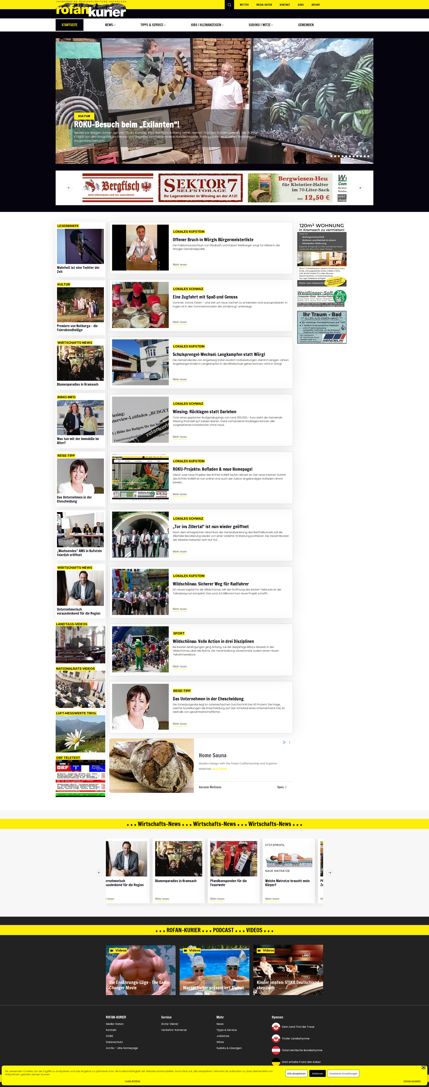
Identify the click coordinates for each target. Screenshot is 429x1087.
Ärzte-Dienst (169, 1024)
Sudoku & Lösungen (229, 1048)
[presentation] (62, 104)
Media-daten (264, 5)
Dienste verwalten (412, 1081)
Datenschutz (114, 1042)
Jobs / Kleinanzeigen (206, 24)
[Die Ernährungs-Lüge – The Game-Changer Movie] (141, 970)
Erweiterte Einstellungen (343, 1073)
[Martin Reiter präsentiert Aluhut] (214, 970)
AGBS (301, 5)
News (109, 24)
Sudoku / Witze (259, 24)
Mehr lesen (180, 264)
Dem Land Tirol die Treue (298, 1027)
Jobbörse (223, 1036)
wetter (244, 5)
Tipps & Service (152, 24)
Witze (220, 1042)
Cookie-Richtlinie (132, 1081)
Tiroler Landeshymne (296, 1038)
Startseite (69, 24)
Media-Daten (115, 1024)
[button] (423, 1067)
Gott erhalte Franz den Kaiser (301, 1062)
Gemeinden (306, 24)
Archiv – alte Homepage (122, 1048)
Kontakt (285, 5)
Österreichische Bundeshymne (302, 1050)
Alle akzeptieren (296, 1073)
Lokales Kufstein (92, 120)
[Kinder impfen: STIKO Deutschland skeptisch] (288, 970)
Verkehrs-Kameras (174, 1030)
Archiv (316, 5)
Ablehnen (317, 1073)
